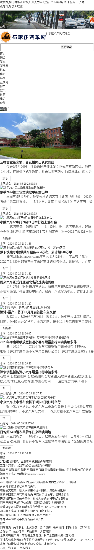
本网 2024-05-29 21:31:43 (15, 243)
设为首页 (5, 6)
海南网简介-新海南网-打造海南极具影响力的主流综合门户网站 (38, 482)
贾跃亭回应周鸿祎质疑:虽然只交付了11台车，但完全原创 (34, 494)
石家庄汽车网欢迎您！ (59, 33)
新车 (2, 61)
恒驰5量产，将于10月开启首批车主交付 (28, 312)
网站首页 (5, 527)
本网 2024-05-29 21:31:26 (15, 303)
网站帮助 (31, 531)
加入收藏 (17, 6)
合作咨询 (45, 527)
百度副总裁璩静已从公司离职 (18, 486)
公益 (2, 103)
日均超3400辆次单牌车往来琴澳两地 (25, 432)
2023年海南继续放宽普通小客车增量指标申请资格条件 (38, 342)
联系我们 (58, 527)
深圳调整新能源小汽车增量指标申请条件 (28, 372)
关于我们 (18, 527)
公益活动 (18, 531)
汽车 (2, 70)
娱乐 (2, 90)
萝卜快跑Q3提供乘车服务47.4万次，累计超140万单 (36, 252)
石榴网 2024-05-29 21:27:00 (17, 423)
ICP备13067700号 (55, 540)
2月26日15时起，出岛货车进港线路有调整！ (26, 461)
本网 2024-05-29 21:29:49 (15, 363)
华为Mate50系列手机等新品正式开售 (22, 519)
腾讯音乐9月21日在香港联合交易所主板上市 (26, 515)
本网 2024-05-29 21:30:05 (15, 333)
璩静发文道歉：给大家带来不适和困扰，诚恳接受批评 (33, 490)
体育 (2, 94)
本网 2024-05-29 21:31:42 (15, 273)
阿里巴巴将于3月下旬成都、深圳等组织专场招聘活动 (32, 502)
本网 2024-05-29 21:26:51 (15, 453)
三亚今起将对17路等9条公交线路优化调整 (25, 465)
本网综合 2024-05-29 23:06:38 (18, 183)
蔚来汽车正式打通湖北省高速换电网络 (27, 282)
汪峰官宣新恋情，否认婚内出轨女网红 (27, 162)
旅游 (2, 98)
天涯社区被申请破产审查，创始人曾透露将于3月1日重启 (34, 498)
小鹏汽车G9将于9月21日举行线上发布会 (28, 222)
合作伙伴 (5, 531)
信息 (2, 74)
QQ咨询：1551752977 (80, 540)
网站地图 (71, 527)
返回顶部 (45, 531)
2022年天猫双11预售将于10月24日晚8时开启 (26, 511)
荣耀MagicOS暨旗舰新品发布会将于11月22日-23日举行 (33, 507)
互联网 (4, 82)
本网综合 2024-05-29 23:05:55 (18, 213)
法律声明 (84, 527)
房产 (2, 86)
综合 (2, 57)
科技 (2, 78)
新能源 (4, 65)
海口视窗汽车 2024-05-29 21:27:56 (21, 393)
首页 (2, 53)
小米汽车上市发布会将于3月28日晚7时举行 (30, 402)
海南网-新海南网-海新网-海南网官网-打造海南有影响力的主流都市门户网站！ (47, 470)
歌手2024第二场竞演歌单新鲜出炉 (24, 192)
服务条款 (31, 527)
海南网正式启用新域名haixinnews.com (22, 474)
